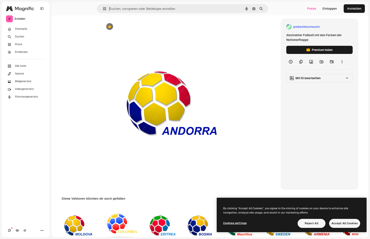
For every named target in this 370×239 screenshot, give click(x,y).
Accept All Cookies (344, 223)
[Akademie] (17, 230)
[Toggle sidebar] (42, 8)
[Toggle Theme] (24, 230)
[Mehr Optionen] (342, 61)
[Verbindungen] (9, 230)
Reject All (311, 223)
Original (129, 27)
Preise (311, 8)
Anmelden (354, 8)
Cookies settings (235, 223)
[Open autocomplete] (103, 8)
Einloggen (329, 8)
